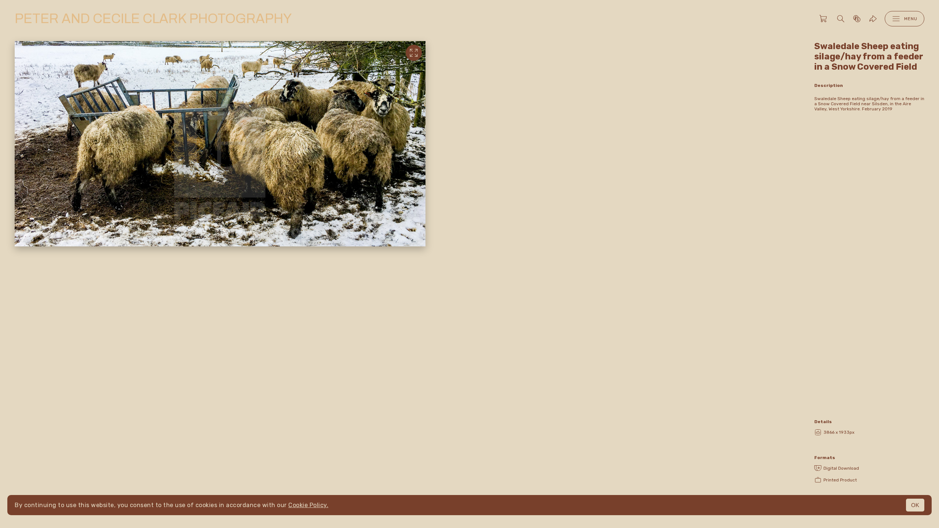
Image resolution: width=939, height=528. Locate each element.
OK (915, 505)
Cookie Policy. (308, 505)
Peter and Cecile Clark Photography (153, 18)
